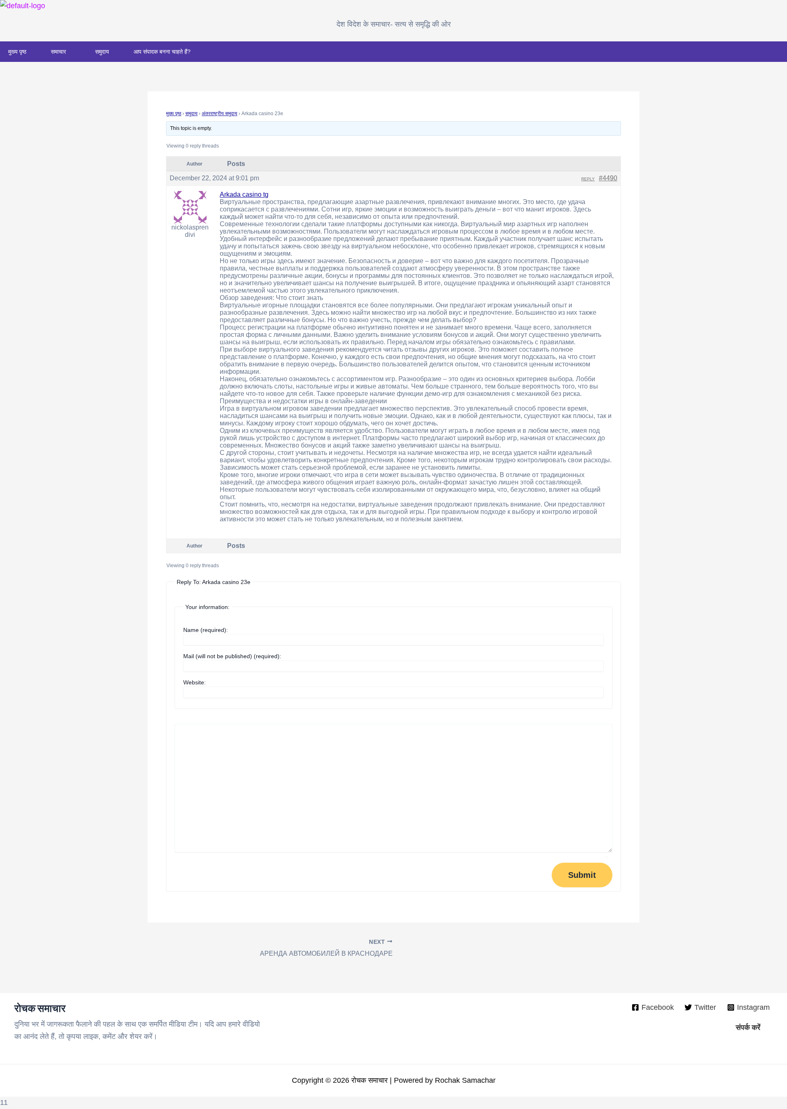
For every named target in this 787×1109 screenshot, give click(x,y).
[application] (69, 51)
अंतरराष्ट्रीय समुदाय (219, 113)
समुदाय (102, 51)
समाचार (58, 51)
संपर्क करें (748, 1027)
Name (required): (205, 630)
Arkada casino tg (244, 194)
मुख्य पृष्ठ (17, 51)
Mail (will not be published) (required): (232, 656)
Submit (582, 874)
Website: (194, 682)
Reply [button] (588, 179)
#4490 (608, 178)
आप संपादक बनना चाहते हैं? (162, 51)
